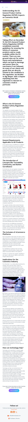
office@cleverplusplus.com (15, 415)
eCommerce (6, 20)
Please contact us (14, 96)
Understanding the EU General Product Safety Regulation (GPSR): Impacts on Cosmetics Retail (14, 14)
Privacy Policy (14, 409)
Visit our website (14, 390)
